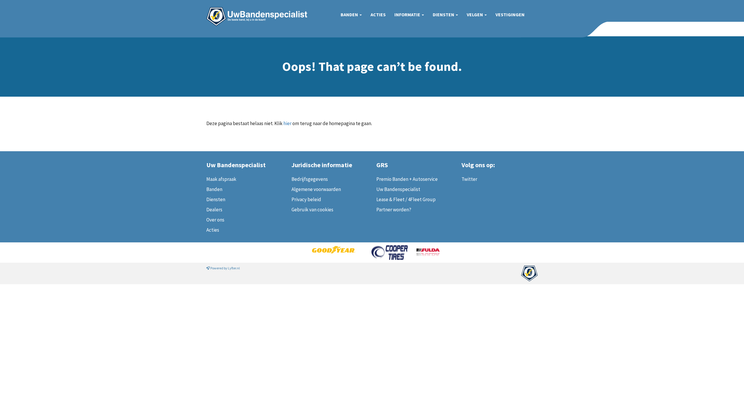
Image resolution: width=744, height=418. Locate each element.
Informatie (407, 14)
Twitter (469, 179)
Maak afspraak (221, 179)
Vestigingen (510, 14)
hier (287, 123)
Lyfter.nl (234, 268)
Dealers (214, 209)
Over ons (215, 220)
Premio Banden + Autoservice (407, 179)
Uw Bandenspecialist (254, 11)
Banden (350, 14)
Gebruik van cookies (312, 209)
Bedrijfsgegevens (309, 179)
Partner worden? (393, 209)
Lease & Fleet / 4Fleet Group (406, 199)
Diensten (444, 14)
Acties (378, 14)
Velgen (475, 14)
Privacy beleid (306, 199)
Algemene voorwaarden (316, 189)
